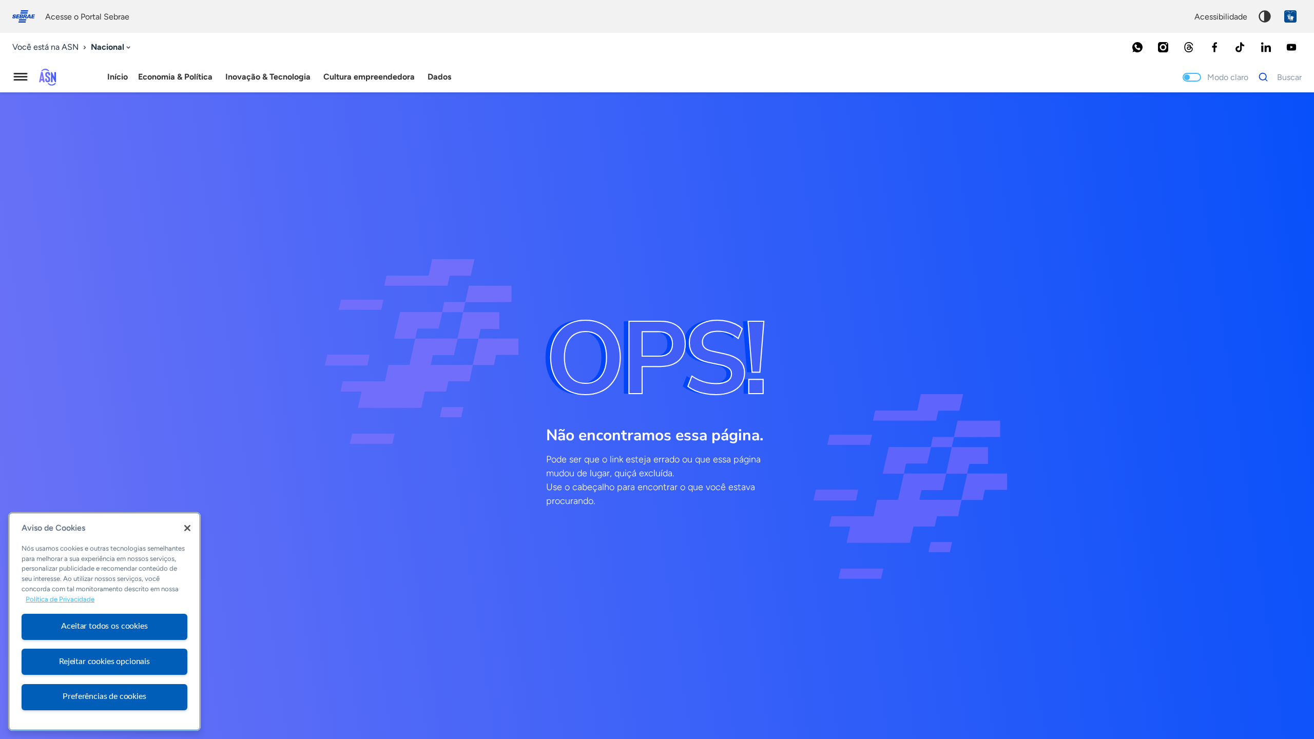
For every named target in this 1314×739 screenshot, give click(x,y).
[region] (104, 621)
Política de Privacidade (60, 599)
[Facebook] (1214, 47)
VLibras (1290, 16)
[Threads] (1188, 47)
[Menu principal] (20, 77)
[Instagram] (1163, 47)
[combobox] (111, 47)
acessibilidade (1220, 17)
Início (117, 77)
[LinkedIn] (1265, 47)
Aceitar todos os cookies (104, 626)
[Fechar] (187, 528)
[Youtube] (1291, 47)
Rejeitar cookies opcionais (104, 661)
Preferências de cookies (104, 696)
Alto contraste (1264, 16)
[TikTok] (1240, 47)
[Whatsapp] (1137, 47)
